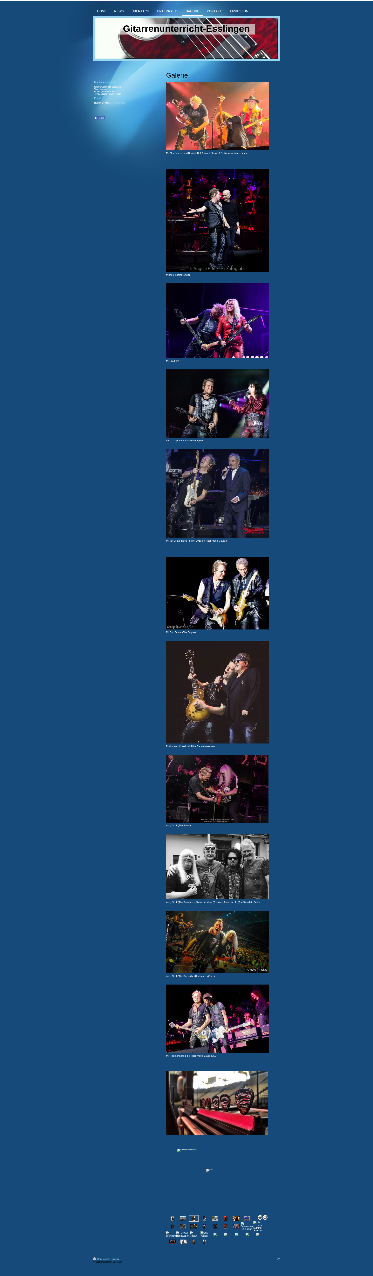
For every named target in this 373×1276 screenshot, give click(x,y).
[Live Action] (204, 1234)
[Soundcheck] (225, 1226)
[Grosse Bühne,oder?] (183, 1234)
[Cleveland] (215, 1218)
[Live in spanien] (183, 1218)
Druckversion (104, 1259)
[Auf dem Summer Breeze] (236, 1226)
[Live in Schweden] (183, 1226)
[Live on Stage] (204, 1218)
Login (277, 1258)
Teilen (101, 118)
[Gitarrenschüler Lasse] (247, 1218)
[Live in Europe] (204, 1226)
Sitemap (115, 1259)
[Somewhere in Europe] (215, 1226)
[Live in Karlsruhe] (236, 1218)
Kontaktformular (117, 103)
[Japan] (194, 1234)
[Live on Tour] (225, 1218)
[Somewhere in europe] (247, 1226)
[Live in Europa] (172, 1226)
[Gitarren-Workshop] (217, 1177)
